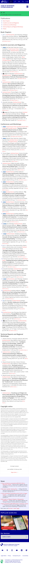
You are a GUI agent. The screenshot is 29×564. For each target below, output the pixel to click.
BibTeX (5, 41)
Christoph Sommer (6, 60)
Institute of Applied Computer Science (11, 1)
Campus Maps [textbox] (6, 537)
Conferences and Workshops (9, 24)
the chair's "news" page (13, 508)
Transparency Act (17, 555)
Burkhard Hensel (10, 34)
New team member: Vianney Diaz (9, 489)
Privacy (9, 555)
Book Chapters (6, 21)
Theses (4, 28)
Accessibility (25, 555)
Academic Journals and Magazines (11, 23)
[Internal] (23, 1)
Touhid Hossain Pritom (13, 49)
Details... (9, 41)
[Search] (15, 1)
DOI (3, 41)
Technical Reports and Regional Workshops (13, 26)
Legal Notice (3, 555)
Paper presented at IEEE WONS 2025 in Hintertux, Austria (14, 503)
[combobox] (14, 537)
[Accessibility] (19, 1)
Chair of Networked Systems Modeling (7, 6)
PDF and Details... (19, 136)
